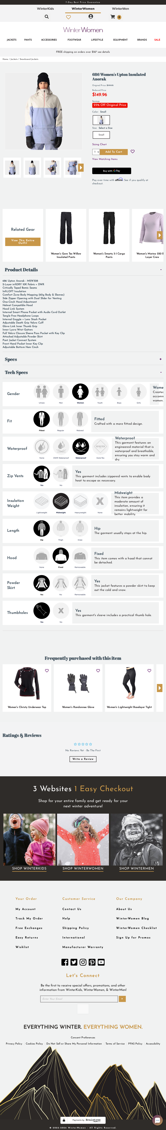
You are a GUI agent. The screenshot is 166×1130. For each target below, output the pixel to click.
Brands (142, 40)
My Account (26, 909)
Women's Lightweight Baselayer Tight (129, 707)
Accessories (49, 40)
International (73, 937)
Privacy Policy (14, 1044)
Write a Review (83, 759)
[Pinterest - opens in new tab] (92, 963)
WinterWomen (83, 9)
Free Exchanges (29, 928)
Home (5, 59)
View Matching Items (105, 159)
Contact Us (72, 909)
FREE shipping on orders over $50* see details (83, 52)
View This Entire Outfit (23, 241)
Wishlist (22, 947)
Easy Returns (27, 937)
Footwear (74, 40)
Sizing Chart (99, 144)
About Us (124, 909)
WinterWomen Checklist (136, 928)
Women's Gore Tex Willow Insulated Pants (66, 256)
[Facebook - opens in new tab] (64, 963)
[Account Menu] (91, 17)
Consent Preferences (83, 1037)
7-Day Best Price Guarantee (83, 2)
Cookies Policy (34, 1044)
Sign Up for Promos (133, 937)
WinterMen (120, 9)
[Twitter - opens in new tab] (74, 963)
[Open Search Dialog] (47, 17)
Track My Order (29, 918)
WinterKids (45, 9)
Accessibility (153, 1044)
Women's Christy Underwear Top (27, 707)
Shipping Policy (75, 928)
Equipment (120, 40)
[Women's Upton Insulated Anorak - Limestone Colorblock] (12, 166)
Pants (28, 40)
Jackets (11, 40)
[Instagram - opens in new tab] (83, 963)
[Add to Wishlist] (132, 152)
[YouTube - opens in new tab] (101, 963)
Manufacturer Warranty (83, 947)
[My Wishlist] (68, 17)
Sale (157, 40)
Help (66, 918)
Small (101, 135)
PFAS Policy (135, 1044)
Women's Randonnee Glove (78, 707)
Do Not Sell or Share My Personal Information (74, 1044)
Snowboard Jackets (29, 59)
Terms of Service (115, 1044)
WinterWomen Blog (132, 918)
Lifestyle (97, 40)
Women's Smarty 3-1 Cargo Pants (109, 256)
